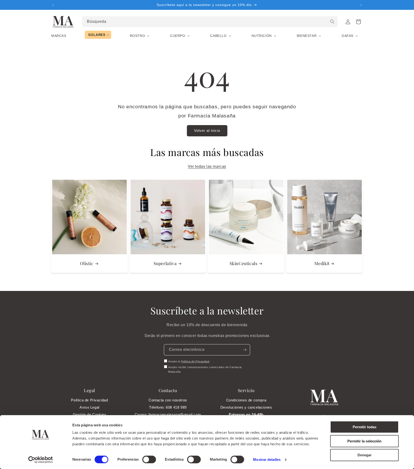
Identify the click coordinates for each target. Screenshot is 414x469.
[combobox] (210, 21)
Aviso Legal (89, 407)
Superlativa (165, 263)
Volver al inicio (207, 130)
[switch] (149, 459)
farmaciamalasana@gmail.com (175, 414)
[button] (358, 22)
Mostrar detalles (267, 459)
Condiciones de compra (246, 400)
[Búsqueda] (332, 21)
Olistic (86, 263)
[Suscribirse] (244, 349)
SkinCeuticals (244, 263)
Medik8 (321, 263)
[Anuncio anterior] (53, 5)
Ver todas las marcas (207, 166)
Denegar (364, 455)
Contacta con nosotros (168, 400)
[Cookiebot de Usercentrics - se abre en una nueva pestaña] (41, 459)
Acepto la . (189, 361)
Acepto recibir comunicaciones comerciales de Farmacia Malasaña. (205, 369)
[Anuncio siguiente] (361, 5)
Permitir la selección (364, 441)
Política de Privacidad (195, 361)
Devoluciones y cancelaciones (246, 407)
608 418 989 (176, 407)
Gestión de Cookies (89, 414)
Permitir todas (364, 427)
